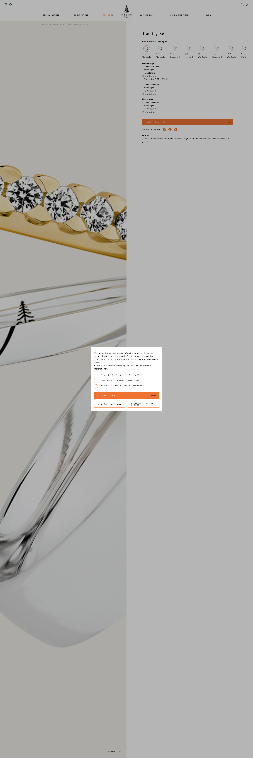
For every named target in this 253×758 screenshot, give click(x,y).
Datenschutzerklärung (114, 366)
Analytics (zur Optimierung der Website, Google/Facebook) (123, 375)
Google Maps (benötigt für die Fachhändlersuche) (120, 380)
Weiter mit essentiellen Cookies (142, 404)
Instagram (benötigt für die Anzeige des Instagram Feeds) (122, 385)
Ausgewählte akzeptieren (109, 404)
